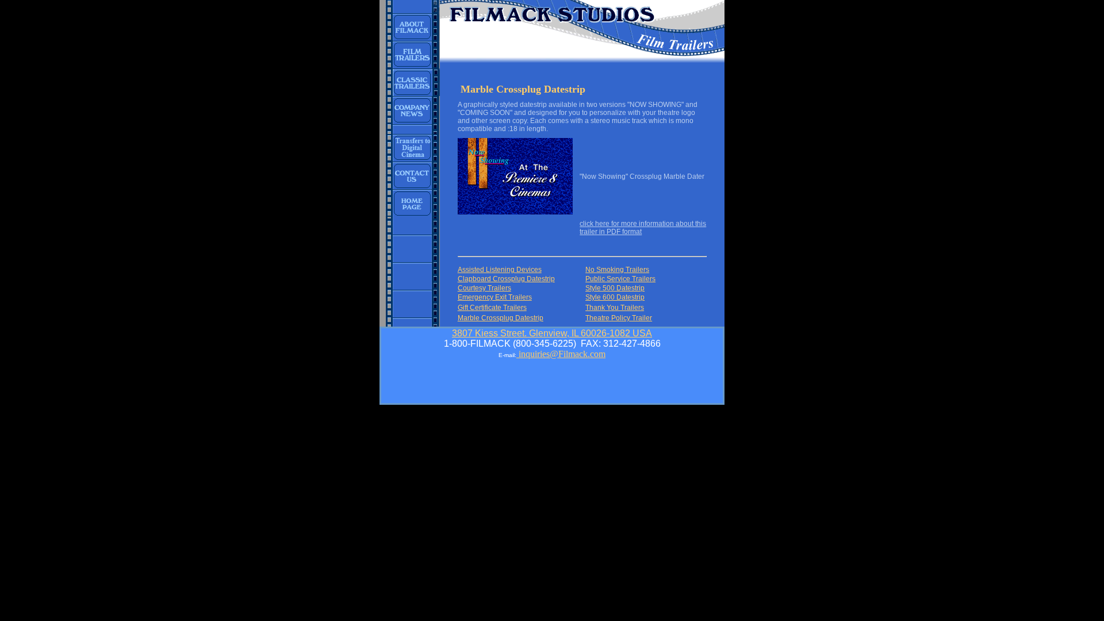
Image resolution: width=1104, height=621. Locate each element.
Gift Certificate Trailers (492, 308)
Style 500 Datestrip (615, 288)
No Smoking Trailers (617, 270)
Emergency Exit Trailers (495, 297)
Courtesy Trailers (484, 288)
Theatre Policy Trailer (618, 318)
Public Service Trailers (620, 279)
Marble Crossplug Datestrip (500, 318)
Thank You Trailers (614, 308)
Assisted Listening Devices (500, 270)
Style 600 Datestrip (615, 297)
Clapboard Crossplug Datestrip (506, 279)
